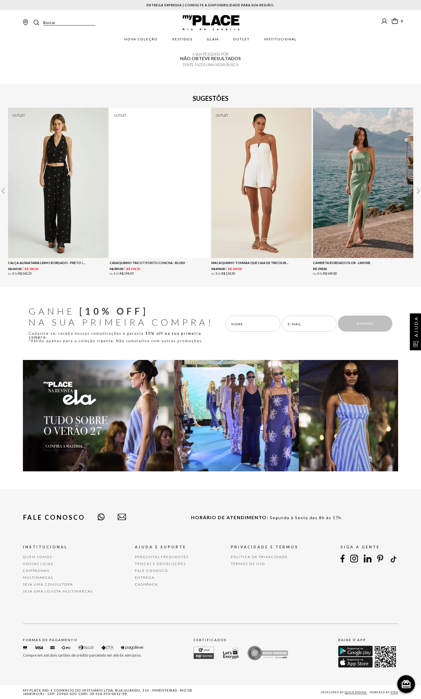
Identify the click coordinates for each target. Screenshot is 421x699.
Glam (213, 39)
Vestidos (182, 39)
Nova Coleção (141, 39)
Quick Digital (356, 692)
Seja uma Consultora (48, 584)
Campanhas (36, 570)
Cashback (146, 584)
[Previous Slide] (3, 190)
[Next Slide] (418, 190)
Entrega (145, 577)
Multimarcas (38, 577)
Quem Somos (37, 557)
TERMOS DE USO (248, 564)
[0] (395, 21)
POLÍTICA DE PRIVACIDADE (259, 557)
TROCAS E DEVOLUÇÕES (160, 564)
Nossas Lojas (38, 564)
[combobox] (63, 22)
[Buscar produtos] (38, 22)
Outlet (241, 39)
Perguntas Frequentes (161, 557)
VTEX (394, 692)
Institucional (280, 39)
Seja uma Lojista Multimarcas (58, 591)
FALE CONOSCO (151, 570)
